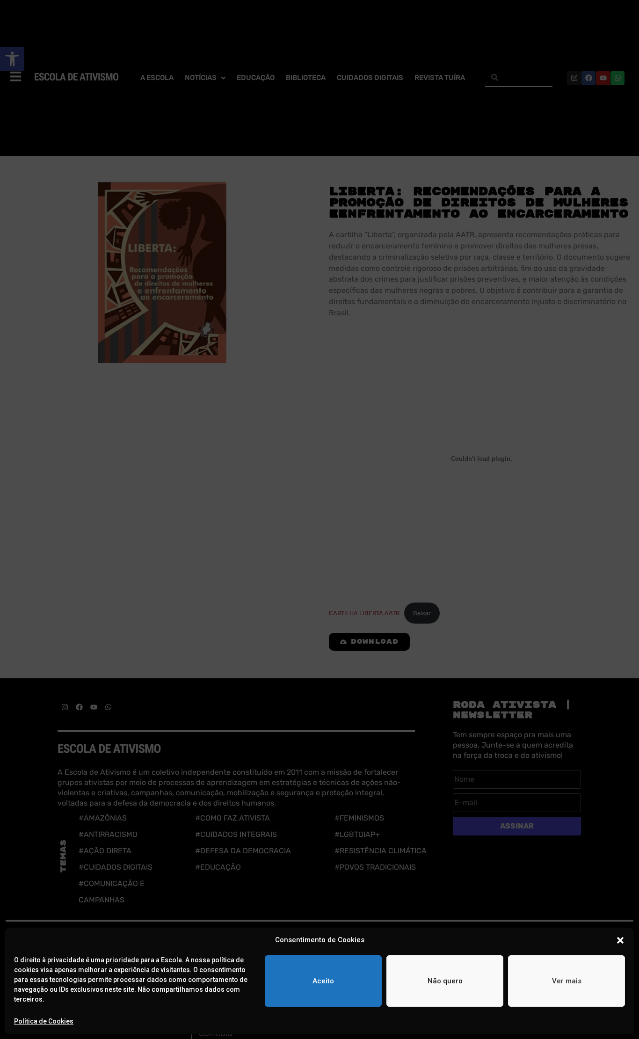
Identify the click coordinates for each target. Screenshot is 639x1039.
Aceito (323, 981)
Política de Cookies (43, 1021)
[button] (620, 940)
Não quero (445, 981)
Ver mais (566, 981)
